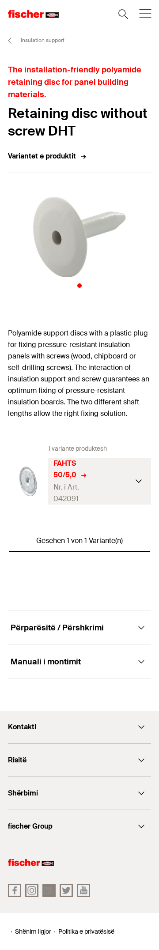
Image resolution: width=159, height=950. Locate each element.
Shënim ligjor (33, 931)
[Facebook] (14, 890)
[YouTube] (83, 890)
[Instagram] (31, 890)
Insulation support (41, 40)
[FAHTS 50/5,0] (28, 481)
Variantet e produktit (42, 156)
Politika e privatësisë (86, 931)
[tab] (79, 285)
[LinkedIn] (49, 890)
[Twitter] (66, 890)
